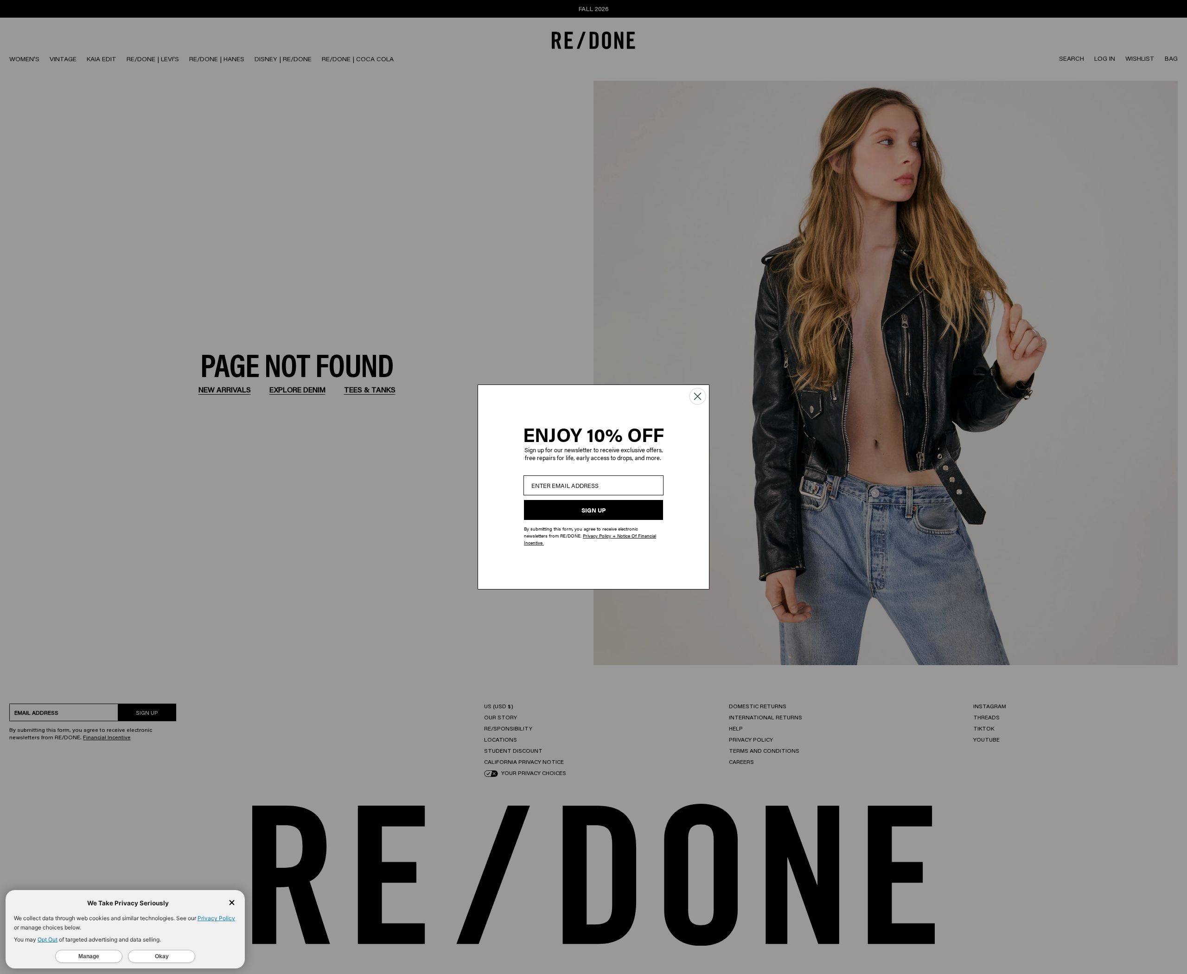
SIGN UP (593, 510)
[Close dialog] (697, 396)
